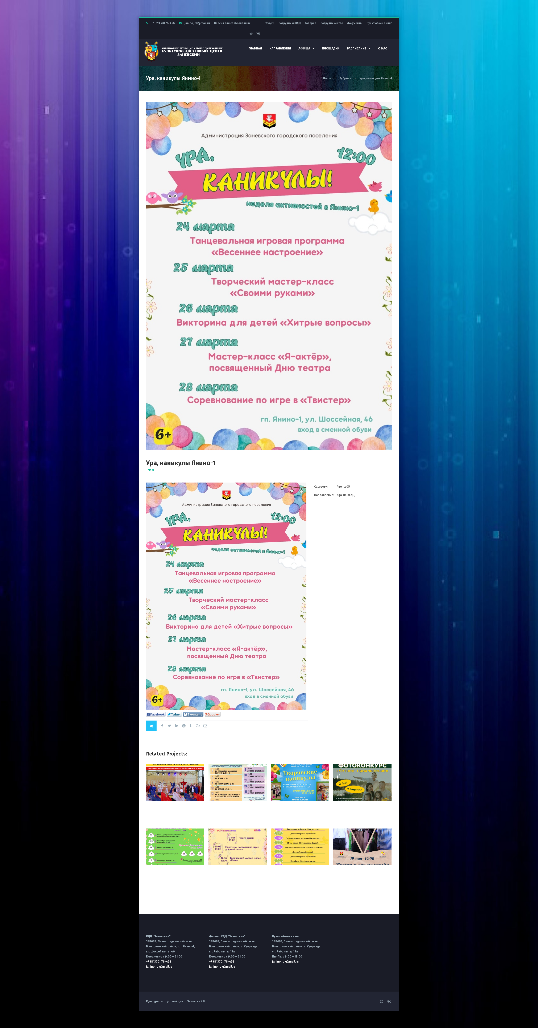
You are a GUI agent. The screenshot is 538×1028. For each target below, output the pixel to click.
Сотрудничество (331, 23)
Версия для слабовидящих (232, 23)
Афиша (304, 48)
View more (175, 782)
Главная (255, 48)
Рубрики (345, 78)
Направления (280, 48)
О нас (382, 48)
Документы (354, 23)
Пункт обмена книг (379, 23)
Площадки (330, 48)
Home (327, 78)
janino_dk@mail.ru (197, 23)
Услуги (269, 23)
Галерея (310, 23)
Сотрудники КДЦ (289, 23)
